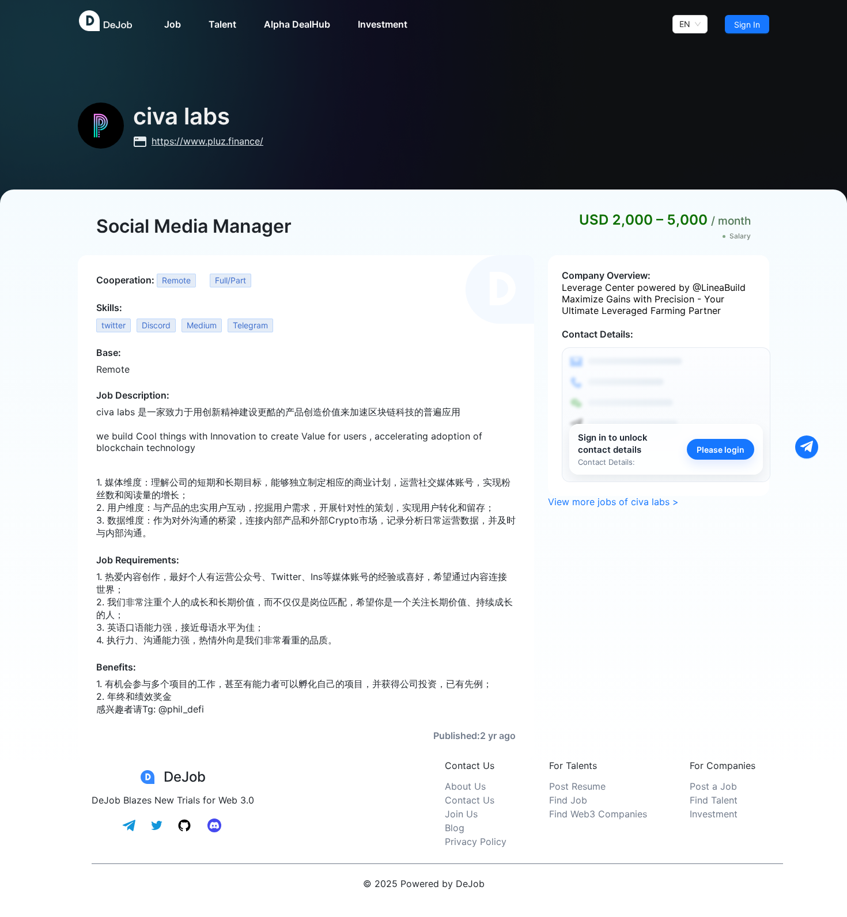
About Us (465, 786)
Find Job (568, 800)
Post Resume (577, 786)
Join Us (461, 814)
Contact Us (469, 800)
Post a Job (713, 786)
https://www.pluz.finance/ (207, 141)
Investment (714, 814)
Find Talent (714, 800)
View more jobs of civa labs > (613, 501)
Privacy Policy (475, 841)
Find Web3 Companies (598, 814)
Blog (454, 827)
